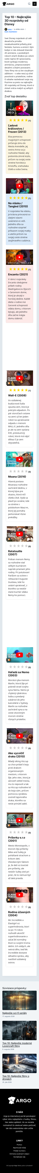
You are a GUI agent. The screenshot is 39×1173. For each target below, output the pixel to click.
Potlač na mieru (19, 1151)
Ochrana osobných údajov (19, 1154)
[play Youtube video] (19, 108)
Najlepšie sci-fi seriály (14, 1013)
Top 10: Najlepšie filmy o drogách (15, 1077)
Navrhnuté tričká (19, 1148)
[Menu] (34, 4)
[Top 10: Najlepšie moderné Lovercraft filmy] (19, 1030)
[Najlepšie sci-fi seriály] (19, 1000)
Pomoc (19, 1145)
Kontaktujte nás (19, 1157)
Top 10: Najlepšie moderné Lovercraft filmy (17, 1044)
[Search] (29, 4)
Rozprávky (13, 32)
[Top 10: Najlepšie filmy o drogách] (19, 1063)
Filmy (6, 32)
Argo (15, 1165)
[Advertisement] (19, 346)
